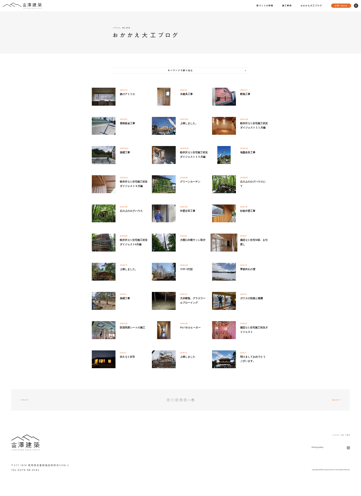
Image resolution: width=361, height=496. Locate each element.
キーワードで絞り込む (180, 70)
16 (192, 400)
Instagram (356, 6)
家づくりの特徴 (265, 5)
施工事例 (287, 5)
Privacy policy (317, 447)
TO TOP (341, 435)
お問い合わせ (341, 5)
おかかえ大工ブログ (311, 5)
